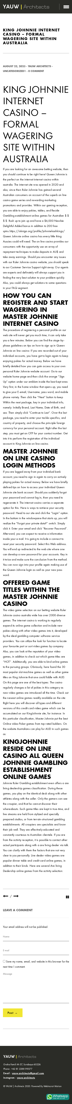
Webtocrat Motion (52, 1086)
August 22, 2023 (14, 66)
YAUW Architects (39, 66)
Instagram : (19, 1077)
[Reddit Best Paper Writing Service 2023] (5, 896)
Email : (23, 1073)
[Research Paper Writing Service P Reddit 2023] (16, 896)
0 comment (36, 71)
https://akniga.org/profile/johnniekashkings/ (37, 231)
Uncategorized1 (14, 71)
